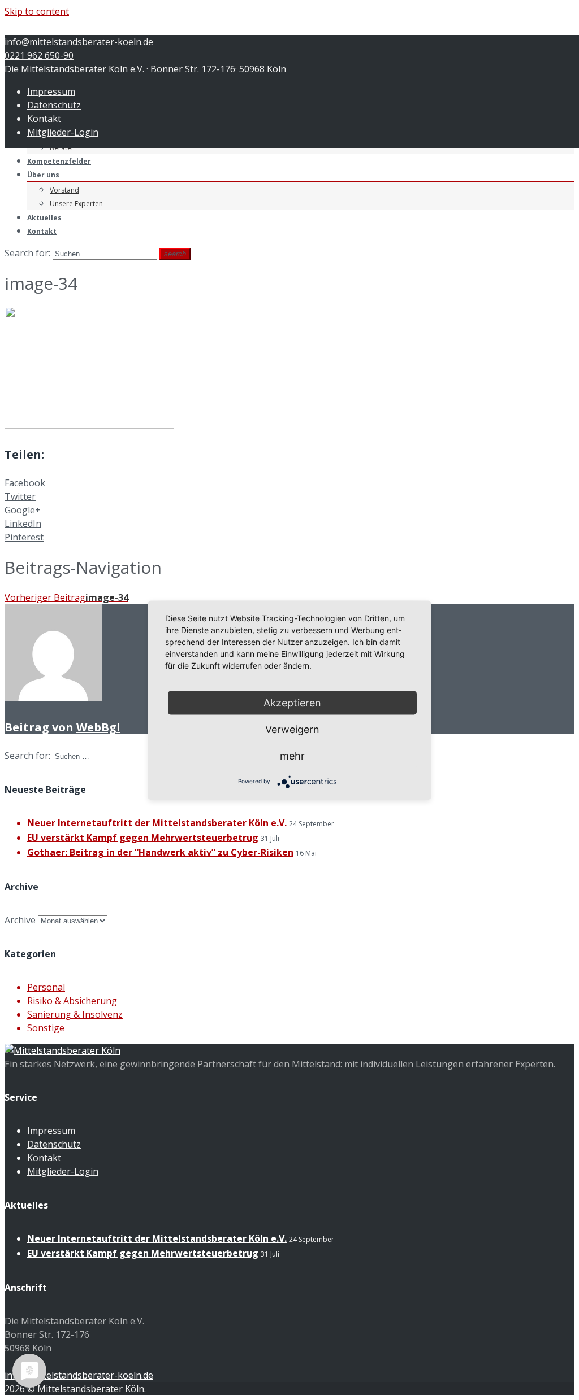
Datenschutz (54, 105)
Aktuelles (44, 218)
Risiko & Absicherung (72, 1001)
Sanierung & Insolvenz (75, 1014)
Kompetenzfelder (59, 161)
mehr (292, 755)
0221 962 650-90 (39, 55)
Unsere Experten (76, 203)
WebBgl (98, 727)
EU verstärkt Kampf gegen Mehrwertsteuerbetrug (142, 837)
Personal (46, 987)
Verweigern (292, 729)
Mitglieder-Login (62, 132)
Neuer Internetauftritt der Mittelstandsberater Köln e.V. (157, 823)
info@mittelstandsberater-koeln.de (79, 42)
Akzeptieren (292, 702)
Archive (20, 920)
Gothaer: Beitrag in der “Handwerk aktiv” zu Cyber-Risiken (160, 852)
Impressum (51, 91)
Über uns (43, 175)
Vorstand (64, 190)
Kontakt (44, 118)
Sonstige (45, 1028)
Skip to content (37, 11)
